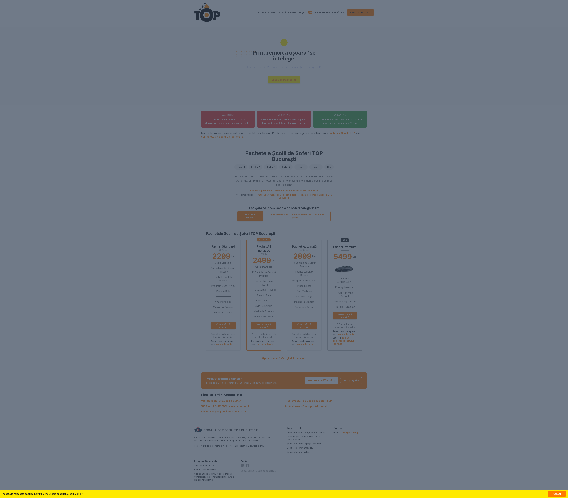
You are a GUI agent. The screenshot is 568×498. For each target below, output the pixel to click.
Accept (557, 493)
